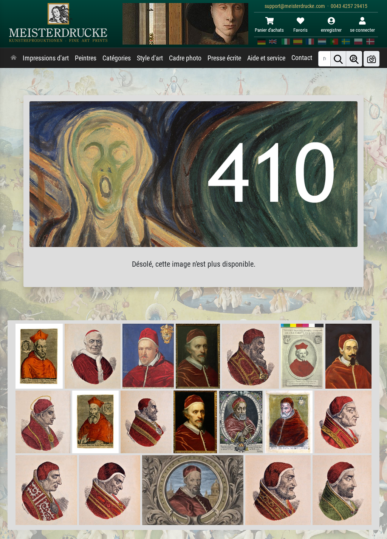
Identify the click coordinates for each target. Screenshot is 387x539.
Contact (301, 58)
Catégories (116, 58)
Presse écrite (224, 58)
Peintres (85, 58)
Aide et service (266, 58)
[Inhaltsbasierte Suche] (354, 58)
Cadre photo (185, 58)
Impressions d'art (46, 58)
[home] (14, 58)
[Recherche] (338, 58)
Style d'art (150, 58)
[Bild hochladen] (371, 58)
